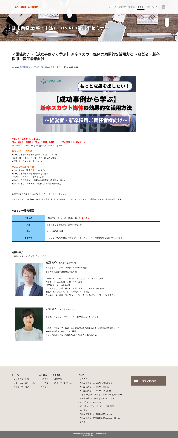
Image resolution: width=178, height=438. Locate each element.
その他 (82, 422)
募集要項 (58, 379)
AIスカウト (84, 379)
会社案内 (122, 7)
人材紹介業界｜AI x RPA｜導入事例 (95, 391)
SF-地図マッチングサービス (92, 402)
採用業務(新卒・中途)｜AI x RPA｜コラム (98, 398)
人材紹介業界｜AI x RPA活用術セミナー (97, 383)
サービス (112, 7)
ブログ (141, 7)
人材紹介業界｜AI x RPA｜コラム (94, 387)
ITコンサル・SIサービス (24, 383)
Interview (83, 410)
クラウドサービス (21, 387)
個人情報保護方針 (89, 435)
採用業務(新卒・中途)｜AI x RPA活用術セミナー (41, 67)
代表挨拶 (44, 379)
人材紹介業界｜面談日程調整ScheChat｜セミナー (101, 414)
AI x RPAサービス (21, 379)
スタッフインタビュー (64, 383)
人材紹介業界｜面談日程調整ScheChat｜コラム (100, 418)
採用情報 (132, 7)
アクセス (44, 387)
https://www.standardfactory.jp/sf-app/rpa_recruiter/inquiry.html (37, 146)
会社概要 (44, 383)
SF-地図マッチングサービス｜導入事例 (97, 406)
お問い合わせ (151, 7)
